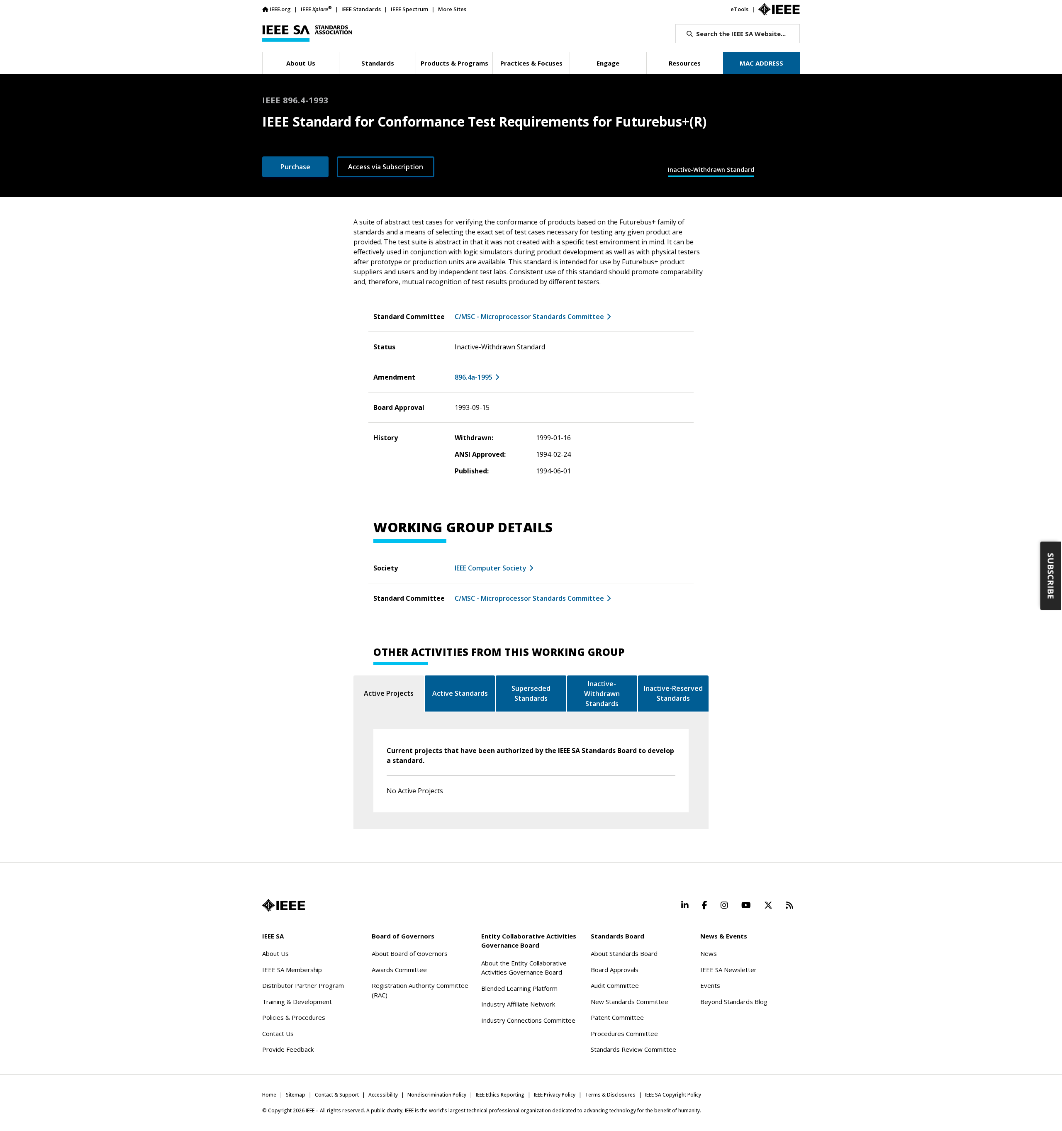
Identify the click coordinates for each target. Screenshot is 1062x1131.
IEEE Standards (361, 9)
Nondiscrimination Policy (436, 1094)
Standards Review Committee (633, 1049)
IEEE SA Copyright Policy (673, 1094)
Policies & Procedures (293, 1017)
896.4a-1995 (473, 377)
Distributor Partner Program (303, 985)
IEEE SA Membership (292, 969)
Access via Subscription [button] (385, 166)
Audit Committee (615, 985)
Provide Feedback (288, 1049)
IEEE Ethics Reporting (500, 1094)
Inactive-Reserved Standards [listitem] (673, 693)
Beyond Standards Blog (733, 1001)
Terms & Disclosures (610, 1094)
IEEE (316, 9)
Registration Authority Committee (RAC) (420, 990)
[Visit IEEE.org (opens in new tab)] (283, 905)
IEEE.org (280, 9)
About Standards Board (624, 953)
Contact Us (278, 1033)
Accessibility (383, 1094)
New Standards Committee (629, 1001)
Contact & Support (337, 1094)
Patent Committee (617, 1017)
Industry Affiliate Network (518, 1004)
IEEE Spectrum (409, 9)
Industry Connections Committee (528, 1020)
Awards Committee (399, 969)
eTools (739, 9)
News (708, 953)
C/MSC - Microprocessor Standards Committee (529, 316)
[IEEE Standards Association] (307, 33)
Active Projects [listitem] (389, 693)
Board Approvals (614, 969)
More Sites (452, 9)
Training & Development (297, 1001)
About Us (275, 953)
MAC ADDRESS (761, 63)
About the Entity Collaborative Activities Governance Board (524, 968)
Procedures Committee (624, 1033)
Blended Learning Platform (519, 988)
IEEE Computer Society (490, 568)
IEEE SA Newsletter (728, 969)
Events (710, 985)
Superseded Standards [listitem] (531, 693)
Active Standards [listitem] (460, 693)
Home (269, 1094)
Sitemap (295, 1094)
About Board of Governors (410, 953)
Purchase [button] (295, 166)
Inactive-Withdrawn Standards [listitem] (602, 693)
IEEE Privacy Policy (554, 1094)
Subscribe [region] (1051, 576)
